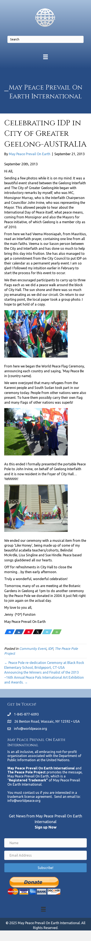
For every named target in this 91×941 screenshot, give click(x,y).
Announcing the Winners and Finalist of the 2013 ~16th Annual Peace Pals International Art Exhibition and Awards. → (44, 677)
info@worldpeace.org (30, 728)
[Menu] (45, 56)
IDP (50, 648)
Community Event (32, 648)
